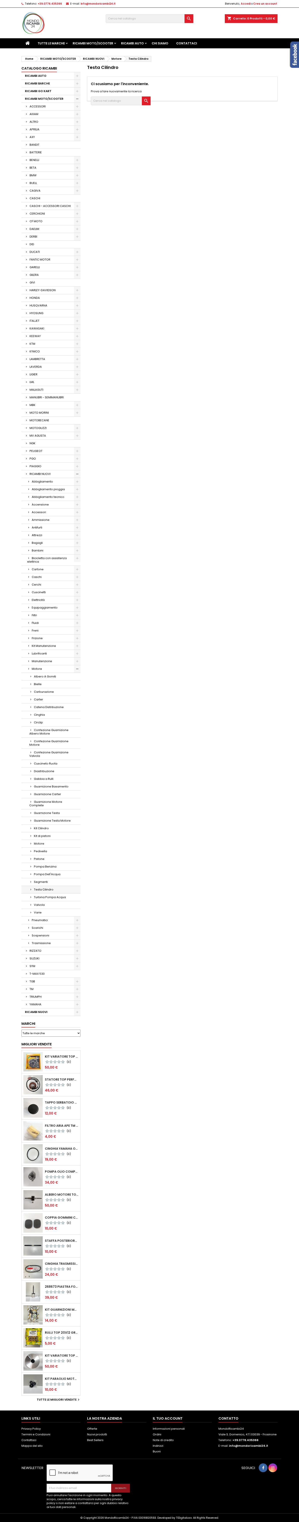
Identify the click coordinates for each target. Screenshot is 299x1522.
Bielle (38, 684)
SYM (32, 966)
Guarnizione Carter (47, 794)
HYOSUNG (36, 313)
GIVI (32, 282)
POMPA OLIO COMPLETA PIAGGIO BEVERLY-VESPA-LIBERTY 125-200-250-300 (62, 1171)
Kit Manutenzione (44, 646)
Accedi (246, 3)
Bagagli (37, 543)
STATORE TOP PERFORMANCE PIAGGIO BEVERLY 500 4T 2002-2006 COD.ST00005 (62, 1079)
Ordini (157, 1434)
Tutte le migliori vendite (59, 1400)
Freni (35, 630)
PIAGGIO (35, 466)
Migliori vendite (36, 1044)
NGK (32, 443)
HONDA (35, 298)
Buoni (157, 1451)
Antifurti (37, 527)
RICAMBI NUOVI (40, 474)
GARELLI (35, 267)
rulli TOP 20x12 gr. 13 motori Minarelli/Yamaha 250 (62, 1332)
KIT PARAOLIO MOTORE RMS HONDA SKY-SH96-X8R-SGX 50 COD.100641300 (62, 1378)
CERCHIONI (37, 214)
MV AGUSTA (38, 436)
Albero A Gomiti (45, 676)
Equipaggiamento (45, 607)
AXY (32, 137)
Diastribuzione (44, 771)
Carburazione (44, 692)
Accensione (40, 504)
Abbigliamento (42, 481)
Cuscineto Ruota (45, 763)
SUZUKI (34, 958)
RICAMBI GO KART (38, 91)
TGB (32, 981)
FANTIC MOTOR (40, 259)
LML (32, 382)
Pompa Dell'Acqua (47, 874)
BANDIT (34, 145)
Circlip (38, 722)
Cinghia (39, 715)
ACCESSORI (38, 106)
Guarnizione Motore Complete (45, 803)
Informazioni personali (169, 1429)
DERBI (33, 236)
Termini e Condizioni (35, 1434)
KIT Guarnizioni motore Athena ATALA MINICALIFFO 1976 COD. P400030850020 (62, 1309)
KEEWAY (35, 336)
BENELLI (34, 160)
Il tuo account (168, 1418)
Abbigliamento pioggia (48, 489)
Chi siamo (160, 43)
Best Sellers (95, 1440)
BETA (33, 168)
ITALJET (34, 321)
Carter (38, 699)
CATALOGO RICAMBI (39, 68)
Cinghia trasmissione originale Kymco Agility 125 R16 (62, 1263)
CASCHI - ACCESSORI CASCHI (50, 206)
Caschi (37, 577)
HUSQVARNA (38, 305)
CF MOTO (36, 221)
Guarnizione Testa (47, 813)
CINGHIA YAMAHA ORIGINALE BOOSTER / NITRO (62, 1148)
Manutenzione (42, 661)
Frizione (37, 638)
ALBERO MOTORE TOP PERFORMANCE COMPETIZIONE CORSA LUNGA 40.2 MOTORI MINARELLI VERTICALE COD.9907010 (62, 1194)
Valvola (39, 905)
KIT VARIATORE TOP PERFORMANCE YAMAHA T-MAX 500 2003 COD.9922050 (62, 1056)
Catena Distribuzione (49, 707)
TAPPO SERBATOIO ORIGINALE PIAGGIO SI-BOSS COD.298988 (62, 1102)
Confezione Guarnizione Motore (49, 743)
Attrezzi (37, 535)
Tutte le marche (51, 43)
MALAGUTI (36, 390)
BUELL (33, 183)
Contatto (228, 1418)
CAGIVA (35, 191)
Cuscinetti (39, 592)
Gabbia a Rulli (43, 779)
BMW (33, 175)
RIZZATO (35, 951)
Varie (38, 912)
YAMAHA (35, 1004)
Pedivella (40, 851)
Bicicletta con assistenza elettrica (47, 560)
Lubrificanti (39, 653)
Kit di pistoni (42, 836)
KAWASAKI (37, 328)
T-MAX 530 (37, 974)
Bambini (37, 550)
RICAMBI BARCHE (37, 83)
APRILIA (34, 129)
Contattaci (186, 43)
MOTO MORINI (39, 413)
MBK (32, 405)
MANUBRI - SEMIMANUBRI (47, 397)
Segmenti (41, 882)
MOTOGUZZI (38, 428)
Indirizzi (158, 1446)
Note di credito (163, 1440)
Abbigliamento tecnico (48, 497)
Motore (37, 669)
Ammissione (40, 520)
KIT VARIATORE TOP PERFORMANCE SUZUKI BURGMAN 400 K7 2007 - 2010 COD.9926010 (62, 1355)
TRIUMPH (36, 997)
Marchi (28, 1023)
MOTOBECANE (39, 420)
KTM (32, 344)
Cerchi (36, 585)
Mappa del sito (32, 1446)
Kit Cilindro (41, 828)
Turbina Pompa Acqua (50, 897)
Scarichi (37, 928)
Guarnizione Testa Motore (52, 821)
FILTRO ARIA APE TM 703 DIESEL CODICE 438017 (62, 1125)
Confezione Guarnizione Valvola (49, 754)
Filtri (34, 615)
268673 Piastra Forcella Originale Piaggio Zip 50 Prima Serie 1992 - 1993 (62, 1286)
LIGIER (33, 374)
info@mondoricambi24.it (98, 3)
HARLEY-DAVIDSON (43, 290)
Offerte (92, 1429)
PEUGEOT (36, 451)
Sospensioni (40, 935)
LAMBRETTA (37, 359)
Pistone (39, 859)
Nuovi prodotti (97, 1434)
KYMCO (35, 351)
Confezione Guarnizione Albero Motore (49, 732)
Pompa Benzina (45, 866)
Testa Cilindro (43, 889)
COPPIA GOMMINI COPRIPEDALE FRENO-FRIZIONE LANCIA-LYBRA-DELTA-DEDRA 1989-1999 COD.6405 (62, 1217)
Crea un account (265, 3)
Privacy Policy (31, 1429)
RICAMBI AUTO (132, 43)
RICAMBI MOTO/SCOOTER (93, 43)
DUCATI (35, 252)
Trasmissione (41, 943)
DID (32, 244)
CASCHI (35, 198)
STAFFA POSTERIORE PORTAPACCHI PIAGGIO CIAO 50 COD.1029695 (62, 1240)
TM (31, 989)
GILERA (34, 275)
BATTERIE (36, 152)
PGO (33, 459)
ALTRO (34, 122)
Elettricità (38, 600)
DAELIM (34, 229)
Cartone (38, 569)
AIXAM (34, 114)
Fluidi (35, 623)
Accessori (39, 512)
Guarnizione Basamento (51, 786)
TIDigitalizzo (184, 1518)
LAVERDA (36, 367)
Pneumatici (40, 920)
